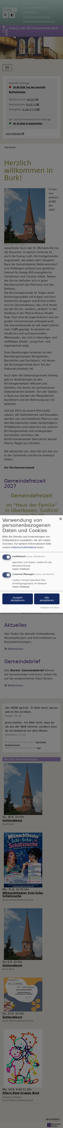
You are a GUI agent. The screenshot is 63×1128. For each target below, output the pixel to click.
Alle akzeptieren (47, 599)
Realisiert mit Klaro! (50, 608)
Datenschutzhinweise (23, 547)
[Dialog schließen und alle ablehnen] (60, 517)
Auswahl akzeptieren (18, 599)
